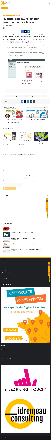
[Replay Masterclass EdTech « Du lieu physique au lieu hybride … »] (6, 251)
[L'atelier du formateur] (6, 3)
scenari (44, 96)
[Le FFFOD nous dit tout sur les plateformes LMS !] (6, 234)
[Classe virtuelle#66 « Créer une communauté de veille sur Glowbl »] (25, 136)
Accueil (5, 12)
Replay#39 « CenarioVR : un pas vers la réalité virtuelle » (23, 238)
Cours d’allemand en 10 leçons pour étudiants (21, 227)
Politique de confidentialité (6, 354)
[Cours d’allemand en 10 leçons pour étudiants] (6, 229)
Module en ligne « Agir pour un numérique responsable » (40, 142)
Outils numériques (7, 201)
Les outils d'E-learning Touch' (9, 215)
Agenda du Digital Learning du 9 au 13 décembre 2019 (23, 243)
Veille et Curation (7, 207)
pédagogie (11, 15)
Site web (28, 175)
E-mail (4, 175)
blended (7, 96)
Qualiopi (5, 217)
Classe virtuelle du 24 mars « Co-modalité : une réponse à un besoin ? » (10, 142)
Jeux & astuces (7, 213)
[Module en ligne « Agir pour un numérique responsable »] (41, 136)
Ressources (17, 15)
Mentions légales (4, 352)
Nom (4, 170)
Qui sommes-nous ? (5, 349)
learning (31, 96)
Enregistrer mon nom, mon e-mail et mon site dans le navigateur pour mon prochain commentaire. (23, 180)
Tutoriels (5, 211)
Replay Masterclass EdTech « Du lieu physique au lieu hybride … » (25, 249)
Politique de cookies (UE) (6, 358)
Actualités (9, 12)
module (37, 96)
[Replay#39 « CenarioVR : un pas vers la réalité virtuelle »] (6, 240)
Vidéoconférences (7, 205)
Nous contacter (4, 351)
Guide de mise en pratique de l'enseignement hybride (24, 90)
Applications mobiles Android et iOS (8, 356)
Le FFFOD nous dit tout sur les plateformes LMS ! (22, 232)
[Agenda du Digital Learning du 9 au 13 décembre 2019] (6, 245)
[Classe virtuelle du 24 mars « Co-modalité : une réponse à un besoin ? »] (10, 136)
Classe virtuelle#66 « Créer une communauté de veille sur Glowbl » (25, 142)
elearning (14, 96)
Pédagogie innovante (8, 209)
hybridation (23, 96)
